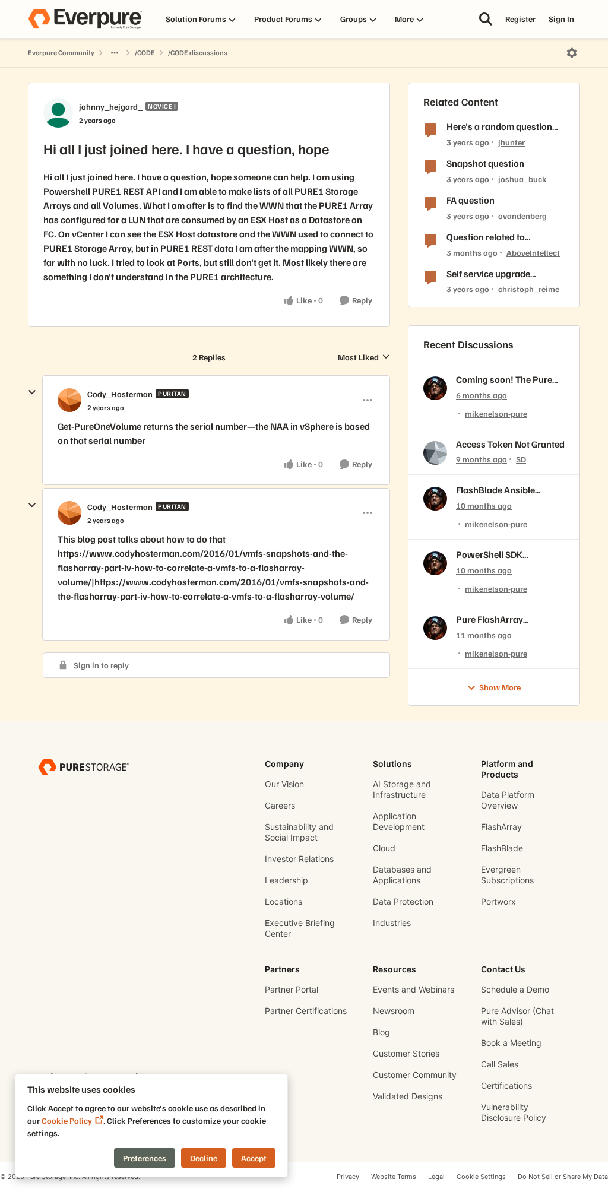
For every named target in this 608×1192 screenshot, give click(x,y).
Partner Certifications (306, 1011)
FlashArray (501, 827)
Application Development (399, 821)
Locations (283, 901)
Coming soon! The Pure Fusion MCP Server (504, 379)
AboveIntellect (533, 253)
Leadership (286, 880)
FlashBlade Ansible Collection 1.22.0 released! (495, 490)
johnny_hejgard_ (110, 107)
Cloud (384, 848)
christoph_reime (528, 289)
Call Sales (499, 1064)
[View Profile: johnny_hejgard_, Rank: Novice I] (58, 113)
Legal (436, 1176)
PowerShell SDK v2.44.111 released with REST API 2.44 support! (505, 555)
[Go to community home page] (85, 19)
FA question (470, 200)
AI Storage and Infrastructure (402, 789)
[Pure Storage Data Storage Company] (83, 767)
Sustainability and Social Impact (299, 832)
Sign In (561, 19)
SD (521, 459)
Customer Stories (406, 1053)
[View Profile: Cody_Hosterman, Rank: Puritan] (69, 400)
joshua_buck (522, 179)
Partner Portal (291, 989)
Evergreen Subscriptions (507, 874)
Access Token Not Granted (510, 444)
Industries (392, 923)
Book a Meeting (511, 1043)
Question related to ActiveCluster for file (488, 237)
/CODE (145, 52)
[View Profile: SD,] (435, 453)
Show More (500, 687)
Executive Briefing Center (300, 928)
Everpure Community (61, 52)
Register (520, 19)
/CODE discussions (197, 52)
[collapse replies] (32, 392)
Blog (381, 1032)
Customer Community (415, 1075)
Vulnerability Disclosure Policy (513, 1112)
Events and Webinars (413, 989)
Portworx (498, 901)
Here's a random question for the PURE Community (499, 127)
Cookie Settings (481, 1176)
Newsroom (393, 1011)
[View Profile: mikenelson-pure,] (435, 388)
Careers (280, 805)
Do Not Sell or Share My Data (563, 1176)
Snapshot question (485, 163)
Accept (254, 1158)
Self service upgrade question (488, 274)
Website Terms (393, 1176)
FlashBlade (502, 848)
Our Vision (284, 784)
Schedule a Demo (515, 989)
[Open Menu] (571, 53)
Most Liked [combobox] (364, 357)
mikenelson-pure (496, 413)
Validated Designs (407, 1096)
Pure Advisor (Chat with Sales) (517, 1016)
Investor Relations (299, 859)
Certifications (506, 1085)
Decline (203, 1158)
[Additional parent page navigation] (114, 53)
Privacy (348, 1176)
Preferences (144, 1158)
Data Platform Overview (507, 800)
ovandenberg (522, 216)
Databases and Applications (402, 874)
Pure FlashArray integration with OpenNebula (489, 619)
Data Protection (403, 901)
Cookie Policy (67, 1120)
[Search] (486, 19)
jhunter (511, 142)
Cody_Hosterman (120, 394)
